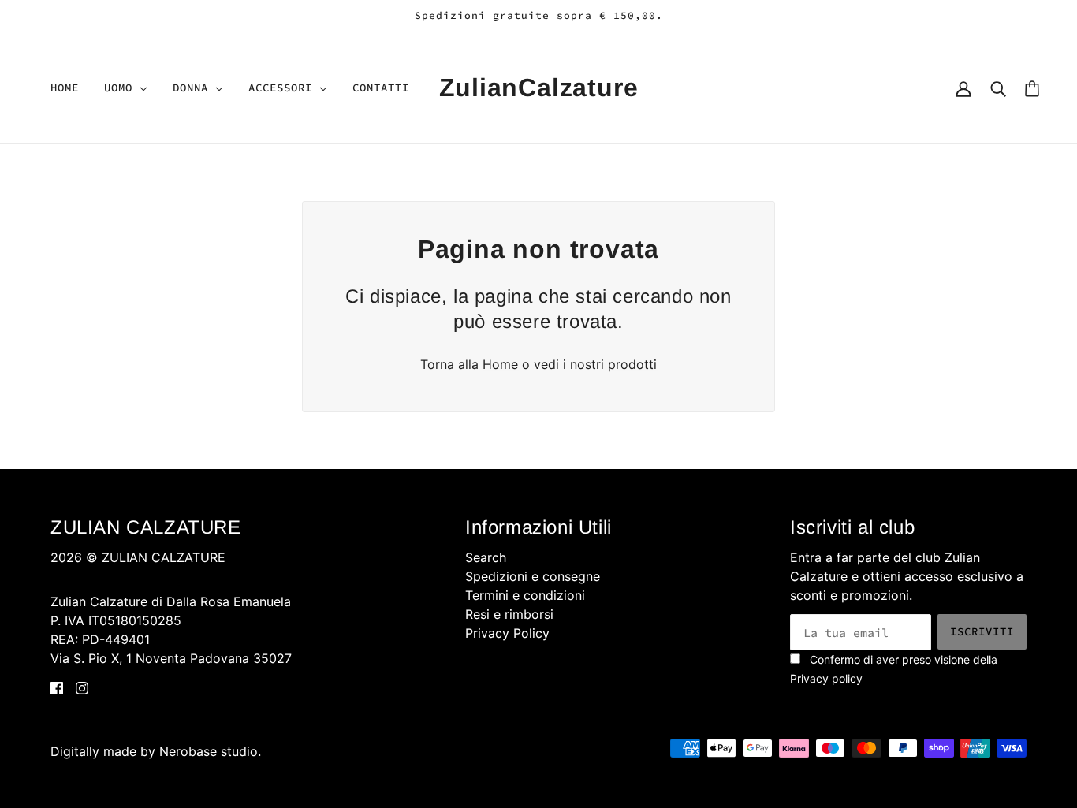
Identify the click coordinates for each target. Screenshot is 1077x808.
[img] (56, 686)
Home (500, 364)
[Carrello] (1032, 88)
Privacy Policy (507, 633)
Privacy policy (826, 678)
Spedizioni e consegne (532, 576)
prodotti (632, 364)
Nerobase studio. (210, 751)
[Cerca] (998, 87)
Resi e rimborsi (509, 614)
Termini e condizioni (525, 595)
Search (485, 557)
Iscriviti (982, 631)
